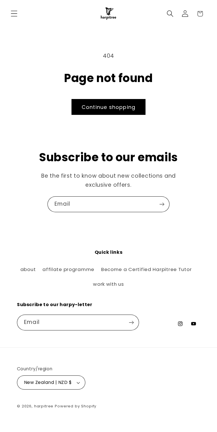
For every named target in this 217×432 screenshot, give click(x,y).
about (28, 269)
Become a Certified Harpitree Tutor (146, 269)
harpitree (44, 406)
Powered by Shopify (75, 406)
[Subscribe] (161, 204)
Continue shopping (108, 107)
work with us (108, 284)
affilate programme (68, 269)
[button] (14, 13)
